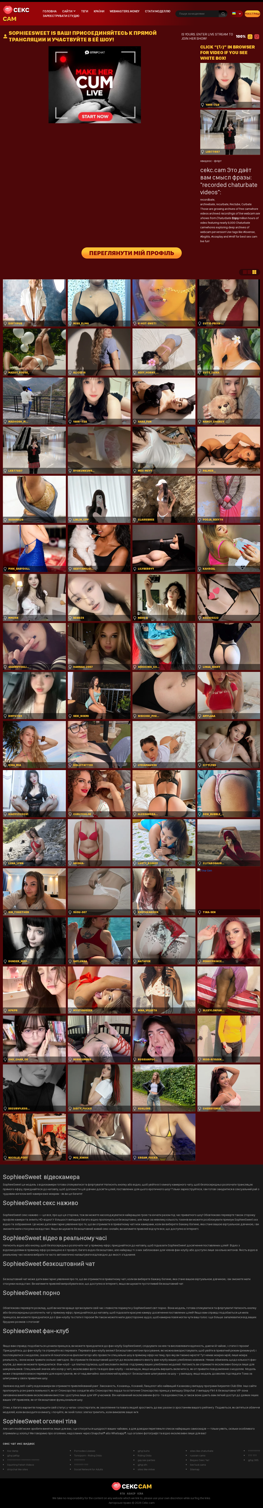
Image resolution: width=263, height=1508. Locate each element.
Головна (50, 11)
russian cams (197, 1455)
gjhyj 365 (253, 1460)
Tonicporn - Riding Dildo (88, 1455)
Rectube (235, 204)
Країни (99, 11)
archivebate (207, 204)
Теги (84, 11)
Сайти (67, 11)
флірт (218, 161)
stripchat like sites (17, 1469)
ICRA (140, 1493)
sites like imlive (146, 1469)
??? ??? (252, 1455)
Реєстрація (252, 13)
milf (233, 236)
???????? (79, 1460)
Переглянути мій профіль (131, 253)
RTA (122, 1493)
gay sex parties (146, 1460)
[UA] (236, 13)
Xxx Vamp (12, 1450)
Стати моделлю (157, 11)
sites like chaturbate (201, 1450)
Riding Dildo (145, 1455)
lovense (250, 232)
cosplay (218, 236)
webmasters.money (124, 11)
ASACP (131, 1493)
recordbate (207, 199)
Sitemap (194, 1469)
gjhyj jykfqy (13, 1455)
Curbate (246, 204)
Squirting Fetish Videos (20, 1464)
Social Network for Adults (88, 1469)
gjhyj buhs (144, 1450)
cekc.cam (213, 170)
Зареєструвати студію (61, 16)
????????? (254, 1450)
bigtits (206, 236)
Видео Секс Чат (199, 1460)
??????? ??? (81, 1464)
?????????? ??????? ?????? (23, 1460)
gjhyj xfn (142, 1464)
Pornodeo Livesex (84, 1450)
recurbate (222, 204)
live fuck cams (198, 1464)
